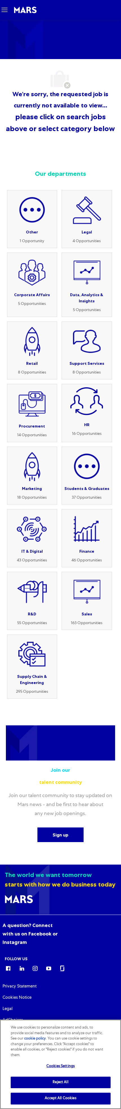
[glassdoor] (62, 968)
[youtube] (48, 968)
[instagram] (35, 968)
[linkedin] (21, 968)
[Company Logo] (25, 10)
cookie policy (35, 1039)
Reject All (60, 1082)
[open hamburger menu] (4, 9)
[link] (30, 933)
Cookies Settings (60, 1066)
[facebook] (8, 968)
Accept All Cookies (60, 1098)
